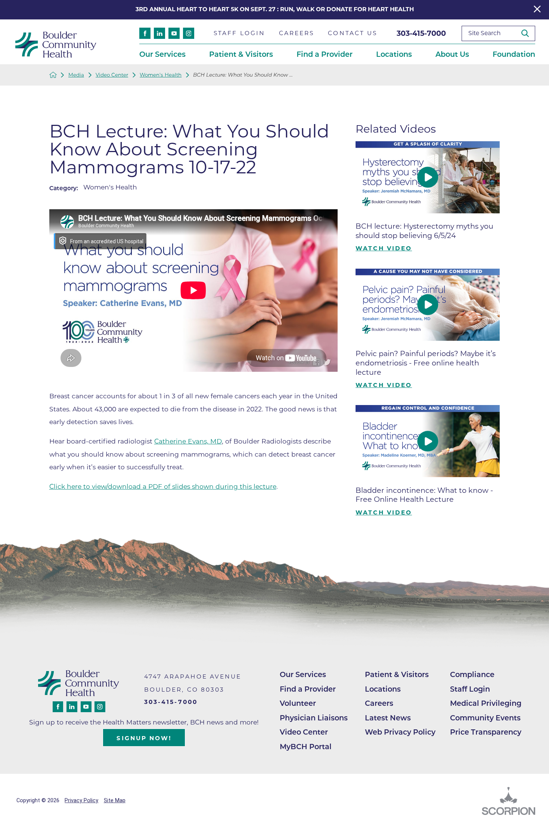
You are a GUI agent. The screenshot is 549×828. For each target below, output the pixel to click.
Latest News (388, 717)
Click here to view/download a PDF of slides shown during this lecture (162, 486)
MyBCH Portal (306, 746)
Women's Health (161, 74)
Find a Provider (308, 689)
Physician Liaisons (314, 717)
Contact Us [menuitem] (352, 33)
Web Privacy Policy (400, 731)
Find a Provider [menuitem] (325, 54)
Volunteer (298, 703)
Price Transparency (485, 731)
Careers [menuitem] (296, 33)
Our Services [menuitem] (162, 54)
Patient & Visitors (397, 674)
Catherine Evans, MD (188, 441)
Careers (379, 703)
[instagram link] (188, 33)
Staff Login (470, 689)
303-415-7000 (421, 33)
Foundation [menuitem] (514, 54)
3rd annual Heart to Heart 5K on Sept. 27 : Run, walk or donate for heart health (275, 9)
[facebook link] (145, 33)
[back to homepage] (53, 74)
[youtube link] (174, 33)
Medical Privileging (485, 703)
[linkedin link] (159, 33)
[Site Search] (528, 33)
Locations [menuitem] (394, 54)
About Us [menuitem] (452, 54)
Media (76, 74)
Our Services (303, 674)
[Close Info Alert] (537, 10)
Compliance (472, 674)
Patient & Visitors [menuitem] (241, 54)
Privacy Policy (81, 800)
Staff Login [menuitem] (239, 33)
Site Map (114, 800)
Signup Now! (144, 738)
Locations (383, 689)
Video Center (112, 74)
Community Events (485, 717)
